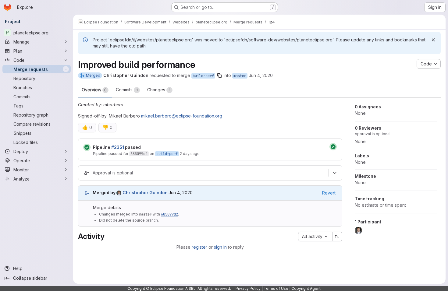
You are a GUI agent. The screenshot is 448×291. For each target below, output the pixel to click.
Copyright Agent (306, 288)
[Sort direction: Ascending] (337, 236)
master (239, 75)
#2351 (117, 147)
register (199, 247)
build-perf (203, 75)
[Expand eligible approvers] (334, 173)
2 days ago (190, 153)
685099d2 (139, 153)
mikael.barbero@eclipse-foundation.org (181, 115)
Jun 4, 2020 (261, 75)
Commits (127, 89)
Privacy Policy (248, 288)
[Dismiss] (433, 40)
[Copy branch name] (219, 75)
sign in (220, 247)
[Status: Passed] (87, 147)
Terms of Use (276, 288)
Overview (94, 89)
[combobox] (315, 236)
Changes (158, 89)
